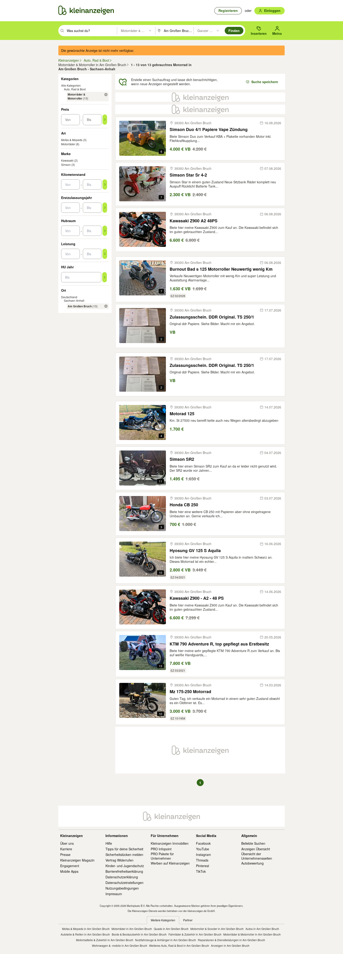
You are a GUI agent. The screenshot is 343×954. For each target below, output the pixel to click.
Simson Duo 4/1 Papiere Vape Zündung (209, 129)
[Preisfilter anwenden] (104, 119)
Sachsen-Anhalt (74, 300)
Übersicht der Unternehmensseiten (256, 856)
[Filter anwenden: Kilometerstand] (104, 184)
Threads (202, 860)
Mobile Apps (69, 871)
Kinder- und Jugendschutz (124, 865)
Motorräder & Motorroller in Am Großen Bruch (252, 934)
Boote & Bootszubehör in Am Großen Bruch (139, 934)
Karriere (66, 849)
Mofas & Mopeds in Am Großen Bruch (86, 929)
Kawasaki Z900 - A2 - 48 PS (197, 598)
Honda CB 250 (184, 504)
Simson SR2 (182, 459)
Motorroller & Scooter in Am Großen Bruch (217, 929)
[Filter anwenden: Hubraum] (104, 231)
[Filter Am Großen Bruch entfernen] (106, 306)
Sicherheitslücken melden (124, 854)
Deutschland (69, 297)
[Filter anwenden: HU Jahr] (104, 277)
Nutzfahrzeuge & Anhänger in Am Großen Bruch (165, 940)
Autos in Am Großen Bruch (262, 929)
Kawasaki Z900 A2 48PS (193, 220)
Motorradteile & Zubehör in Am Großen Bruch (104, 940)
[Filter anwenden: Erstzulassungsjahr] (104, 207)
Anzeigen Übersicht (255, 849)
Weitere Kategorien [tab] (163, 920)
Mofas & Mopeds (71, 140)
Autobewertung (252, 863)
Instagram (203, 854)
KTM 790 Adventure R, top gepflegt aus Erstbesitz (219, 644)
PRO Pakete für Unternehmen (162, 856)
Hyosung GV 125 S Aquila (195, 550)
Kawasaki (67, 160)
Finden (234, 30)
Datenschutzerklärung (121, 877)
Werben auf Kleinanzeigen (170, 863)
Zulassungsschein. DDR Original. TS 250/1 (212, 317)
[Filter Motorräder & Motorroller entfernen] (106, 94)
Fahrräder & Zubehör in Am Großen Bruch (194, 934)
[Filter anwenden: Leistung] (104, 254)
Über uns (67, 843)
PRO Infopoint (161, 849)
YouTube (202, 849)
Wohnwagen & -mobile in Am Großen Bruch (119, 945)
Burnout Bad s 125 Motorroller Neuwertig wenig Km (221, 269)
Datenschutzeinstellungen (124, 882)
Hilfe (108, 843)
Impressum (113, 893)
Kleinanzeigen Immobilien (170, 843)
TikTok (201, 871)
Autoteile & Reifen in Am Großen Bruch (85, 934)
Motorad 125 (182, 413)
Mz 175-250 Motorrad (190, 691)
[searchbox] (91, 30)
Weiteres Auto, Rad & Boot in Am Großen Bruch (179, 945)
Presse (65, 854)
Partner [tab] (187, 920)
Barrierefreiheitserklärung (124, 871)
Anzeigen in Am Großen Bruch (230, 945)
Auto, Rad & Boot (75, 89)
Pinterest (202, 865)
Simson (66, 165)
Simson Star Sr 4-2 (188, 175)
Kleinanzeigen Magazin (77, 860)
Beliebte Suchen (253, 843)
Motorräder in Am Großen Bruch (132, 929)
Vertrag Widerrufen (119, 860)
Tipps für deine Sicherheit (124, 849)
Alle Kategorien (71, 85)
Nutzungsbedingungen (122, 888)
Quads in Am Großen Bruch (171, 929)
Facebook (203, 843)
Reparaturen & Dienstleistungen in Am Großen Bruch (231, 940)
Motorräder (68, 144)
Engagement (69, 865)
